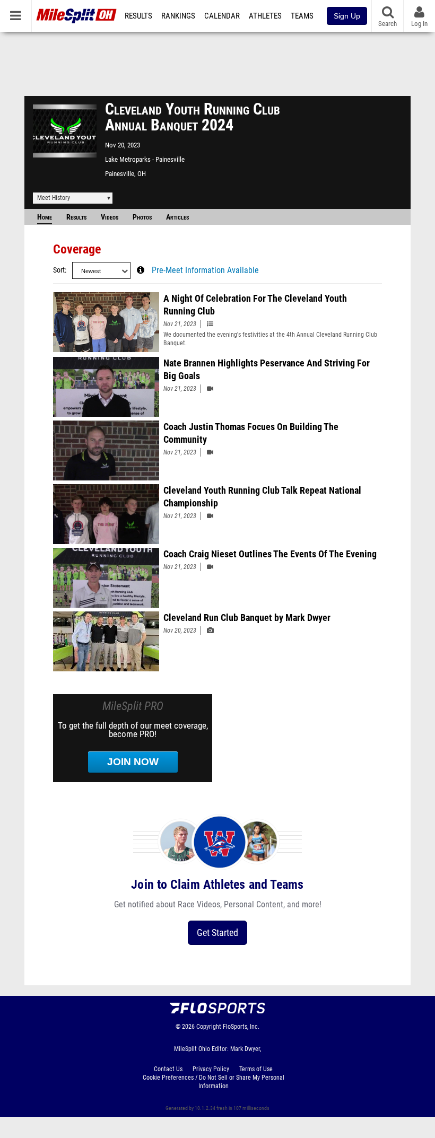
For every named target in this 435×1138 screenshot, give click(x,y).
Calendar (222, 16)
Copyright (208, 1026)
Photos (142, 217)
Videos (109, 217)
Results (138, 16)
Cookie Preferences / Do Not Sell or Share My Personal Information (213, 1082)
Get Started (217, 932)
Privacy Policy (211, 1069)
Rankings (178, 16)
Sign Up (347, 16)
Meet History (53, 198)
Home (44, 217)
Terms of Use (256, 1069)
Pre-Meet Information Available (205, 270)
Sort (59, 270)
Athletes (265, 16)
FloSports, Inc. (241, 1026)
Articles (177, 217)
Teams (302, 16)
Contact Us (168, 1069)
